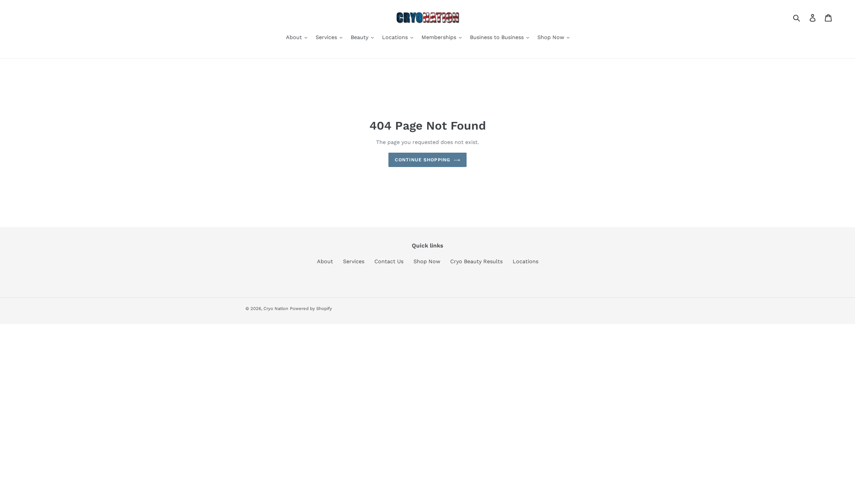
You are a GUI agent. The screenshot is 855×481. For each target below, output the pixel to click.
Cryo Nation (276, 308)
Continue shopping (422, 159)
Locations (525, 261)
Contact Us (388, 261)
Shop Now (426, 261)
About (325, 261)
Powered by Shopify (311, 308)
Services (353, 261)
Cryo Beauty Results (476, 261)
